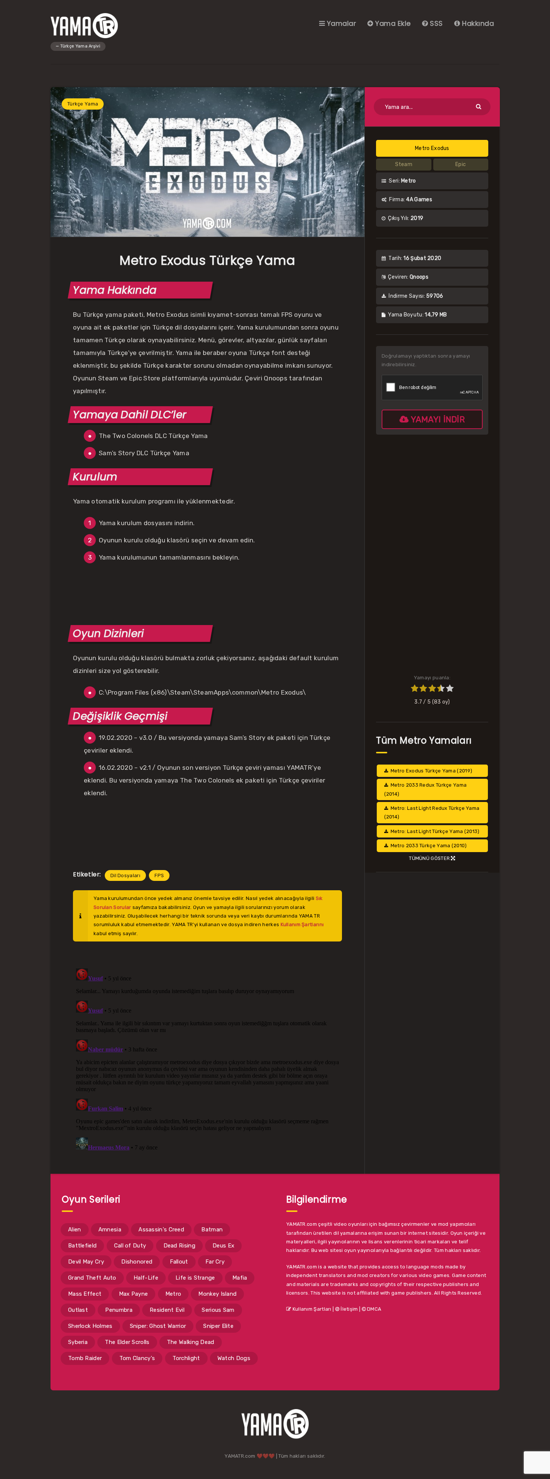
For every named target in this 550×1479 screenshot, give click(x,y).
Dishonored (136, 1261)
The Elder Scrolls (127, 1342)
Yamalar (340, 23)
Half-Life (146, 1277)
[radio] (414, 689)
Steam (404, 164)
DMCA (374, 1309)
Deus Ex (223, 1245)
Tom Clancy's (137, 1358)
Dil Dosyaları (125, 875)
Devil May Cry (86, 1261)
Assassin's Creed (161, 1229)
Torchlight (186, 1358)
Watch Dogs (233, 1358)
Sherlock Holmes (90, 1326)
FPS (159, 875)
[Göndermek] (479, 106)
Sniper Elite (218, 1326)
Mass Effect (84, 1293)
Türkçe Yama (82, 104)
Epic (460, 164)
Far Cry (214, 1261)
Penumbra (118, 1310)
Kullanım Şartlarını (302, 924)
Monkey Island (217, 1293)
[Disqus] (207, 1058)
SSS (435, 23)
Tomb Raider (85, 1358)
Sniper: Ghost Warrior (158, 1326)
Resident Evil (167, 1310)
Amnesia (109, 1229)
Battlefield (82, 1245)
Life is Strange (195, 1277)
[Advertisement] (207, 593)
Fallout (179, 1261)
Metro (173, 1293)
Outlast (78, 1310)
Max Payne (133, 1293)
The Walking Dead (190, 1342)
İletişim (348, 1309)
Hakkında (477, 23)
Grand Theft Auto (92, 1277)
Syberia (78, 1342)
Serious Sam (218, 1310)
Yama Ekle (392, 23)
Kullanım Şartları (311, 1309)
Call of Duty (130, 1245)
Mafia (239, 1277)
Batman (212, 1229)
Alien (74, 1229)
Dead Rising (179, 1245)
